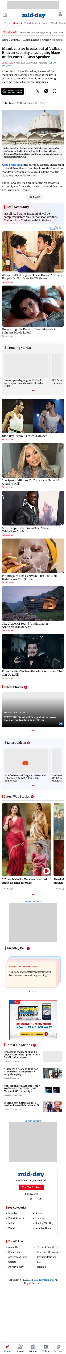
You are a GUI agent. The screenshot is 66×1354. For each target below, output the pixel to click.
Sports (38, 1213)
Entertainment (16, 1218)
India (11, 1223)
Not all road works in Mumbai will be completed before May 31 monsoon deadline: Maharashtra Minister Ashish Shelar (31, 217)
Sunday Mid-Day (44, 1223)
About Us (13, 1247)
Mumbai (13, 1213)
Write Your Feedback (31, 1187)
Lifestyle (40, 1218)
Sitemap (41, 1266)
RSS (39, 1261)
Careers (12, 1261)
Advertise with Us (17, 1257)
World (11, 1228)
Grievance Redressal (47, 1252)
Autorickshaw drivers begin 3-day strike (38, 32)
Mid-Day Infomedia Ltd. (41, 1279)
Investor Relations (46, 1257)
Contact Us (14, 1252)
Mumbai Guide (43, 1228)
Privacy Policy (16, 1266)
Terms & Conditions (47, 1247)
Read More (34, 196)
